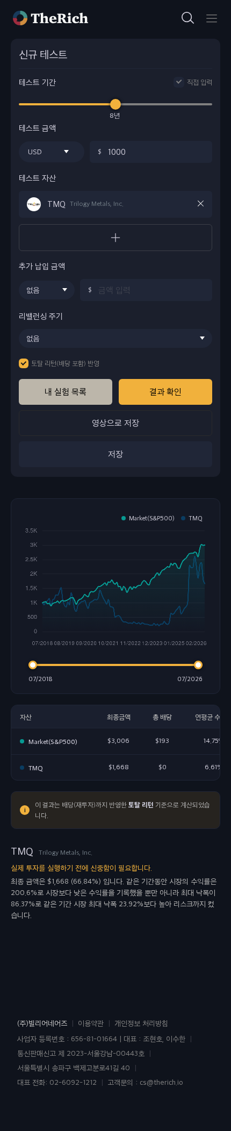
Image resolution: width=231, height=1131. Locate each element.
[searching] (188, 18)
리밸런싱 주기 (41, 316)
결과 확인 (165, 391)
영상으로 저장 (115, 423)
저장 (115, 454)
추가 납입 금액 (42, 266)
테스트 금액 (37, 128)
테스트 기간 (37, 82)
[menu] (211, 18)
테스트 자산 (37, 178)
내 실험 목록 (65, 391)
